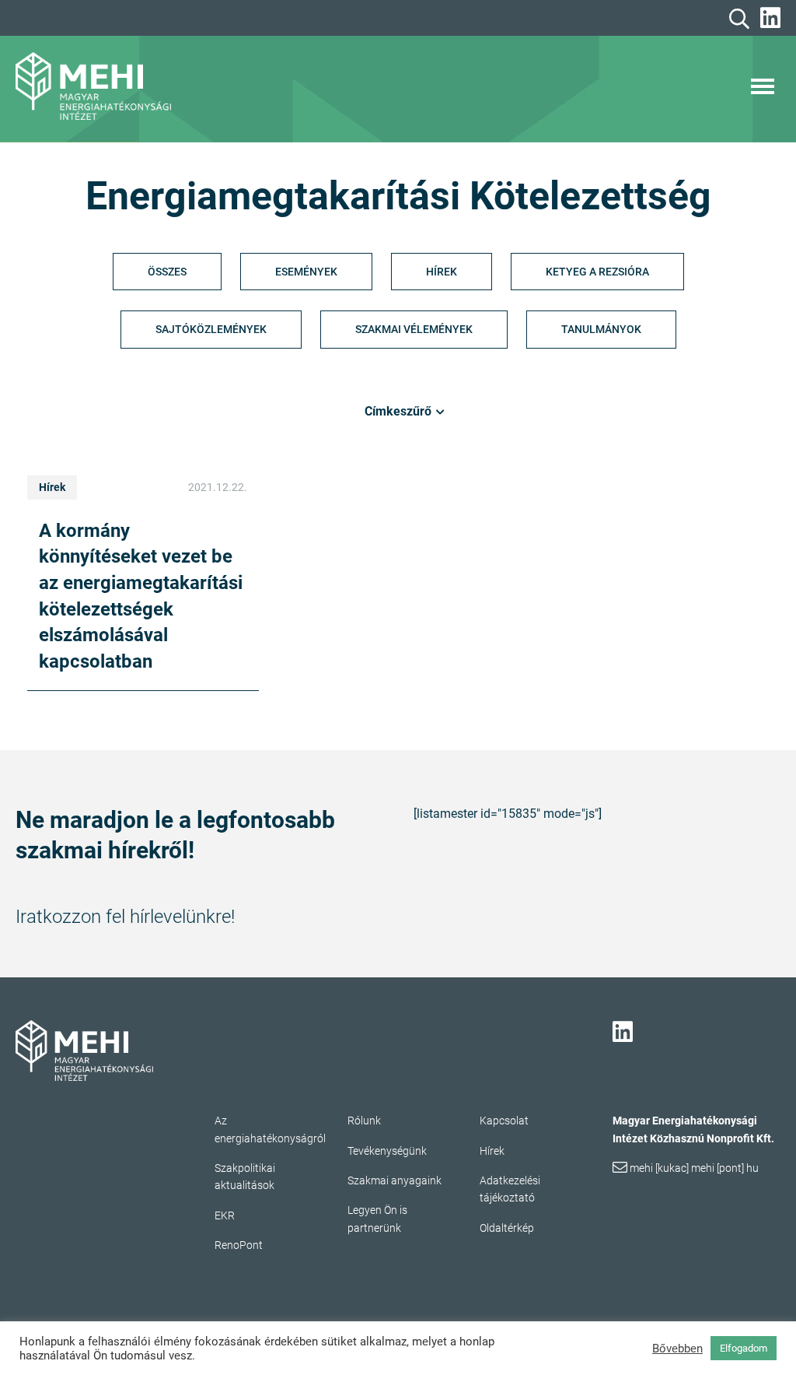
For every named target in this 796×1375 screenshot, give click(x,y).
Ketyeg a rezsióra (597, 271)
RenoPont (239, 1245)
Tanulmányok (601, 329)
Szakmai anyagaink (394, 1180)
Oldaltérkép (507, 1228)
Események (306, 271)
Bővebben (677, 1349)
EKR (225, 1215)
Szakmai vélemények (414, 329)
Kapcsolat (504, 1120)
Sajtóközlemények (211, 329)
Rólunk (364, 1120)
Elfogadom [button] (743, 1348)
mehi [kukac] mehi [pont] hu (694, 1168)
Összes (167, 271)
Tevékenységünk (387, 1151)
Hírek (441, 271)
